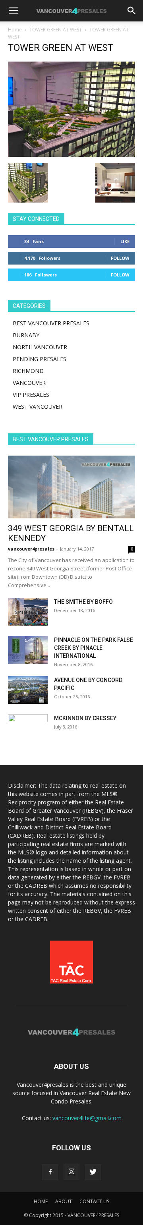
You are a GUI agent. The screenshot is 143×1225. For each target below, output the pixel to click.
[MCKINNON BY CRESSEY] (28, 728)
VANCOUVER (29, 382)
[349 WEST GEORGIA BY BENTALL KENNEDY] (71, 487)
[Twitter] (93, 1172)
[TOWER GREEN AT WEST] (71, 154)
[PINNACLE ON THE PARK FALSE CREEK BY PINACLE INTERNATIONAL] (28, 650)
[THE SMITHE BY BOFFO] (28, 612)
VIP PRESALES (31, 394)
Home (15, 29)
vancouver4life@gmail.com (87, 1118)
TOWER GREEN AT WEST (55, 29)
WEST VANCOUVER (37, 406)
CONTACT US (94, 1201)
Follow (120, 258)
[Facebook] (50, 1172)
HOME (41, 1201)
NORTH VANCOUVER (40, 347)
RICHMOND (28, 371)
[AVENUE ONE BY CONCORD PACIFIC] (28, 690)
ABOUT (63, 1201)
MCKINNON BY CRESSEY (85, 718)
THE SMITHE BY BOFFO (83, 602)
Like (124, 241)
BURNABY (26, 335)
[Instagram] (71, 1172)
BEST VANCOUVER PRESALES (51, 323)
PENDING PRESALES (39, 359)
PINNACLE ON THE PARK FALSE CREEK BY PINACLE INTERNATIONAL (93, 648)
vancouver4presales (31, 549)
